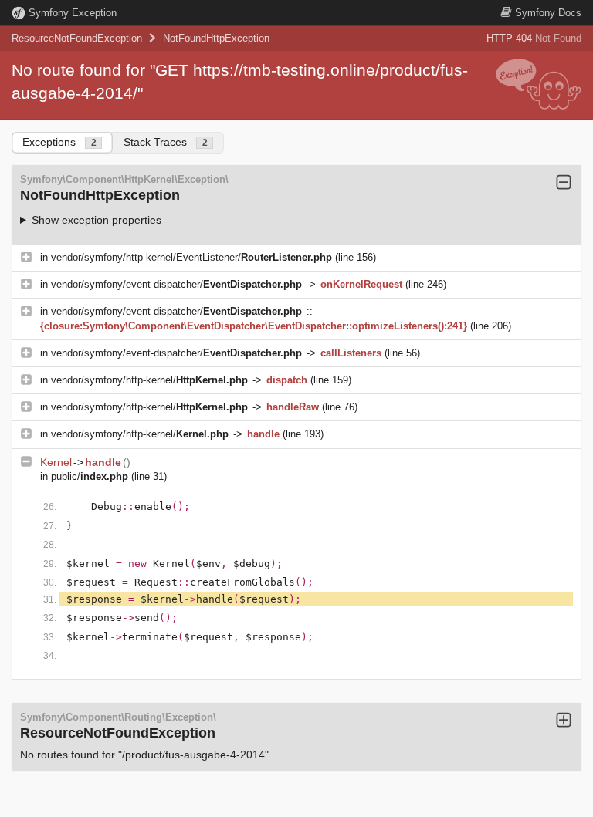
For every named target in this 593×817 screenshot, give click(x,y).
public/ (89, 476)
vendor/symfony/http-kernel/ (149, 380)
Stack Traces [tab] (166, 142)
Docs (548, 13)
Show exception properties (96, 220)
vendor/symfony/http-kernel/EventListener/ (191, 257)
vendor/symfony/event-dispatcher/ (176, 284)
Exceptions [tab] (59, 142)
